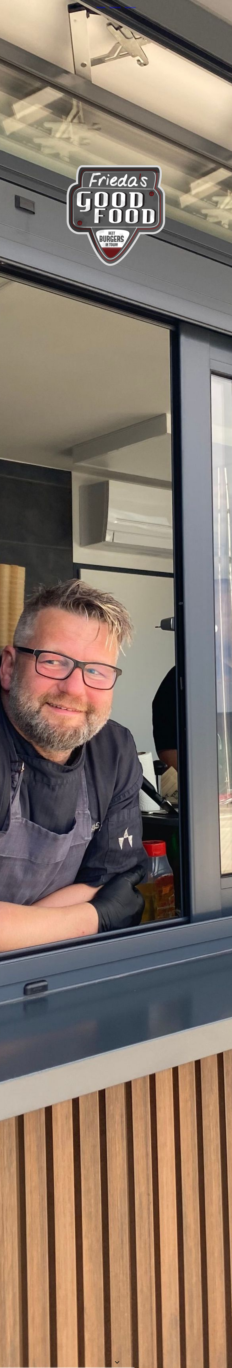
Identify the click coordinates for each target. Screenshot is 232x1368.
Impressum (130, 7)
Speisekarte (115, 7)
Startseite (100, 7)
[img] (116, 684)
